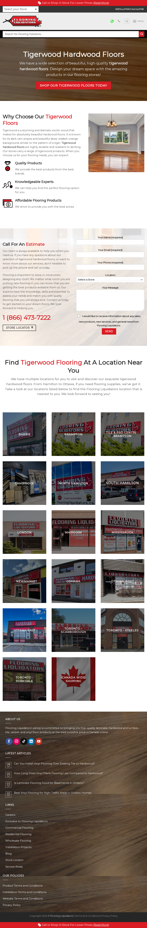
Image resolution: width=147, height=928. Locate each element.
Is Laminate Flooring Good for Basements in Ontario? (49, 783)
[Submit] (141, 34)
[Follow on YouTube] (38, 741)
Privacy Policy (12, 905)
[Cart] (127, 21)
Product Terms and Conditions (22, 885)
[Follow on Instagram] (16, 741)
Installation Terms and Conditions (24, 892)
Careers (10, 814)
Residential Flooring (18, 834)
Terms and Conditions (87, 915)
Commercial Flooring (19, 827)
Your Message (110, 287)
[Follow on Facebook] (9, 741)
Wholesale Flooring (18, 840)
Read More (101, 2)
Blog (8, 853)
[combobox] (71, 34)
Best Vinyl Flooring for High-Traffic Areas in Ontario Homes (52, 792)
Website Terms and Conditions (23, 898)
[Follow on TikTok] (23, 741)
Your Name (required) (110, 237)
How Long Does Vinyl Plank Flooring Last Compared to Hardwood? (58, 773)
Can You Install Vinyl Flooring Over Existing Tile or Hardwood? (54, 763)
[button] (21, 9)
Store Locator (14, 860)
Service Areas (14, 866)
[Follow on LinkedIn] (31, 741)
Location (110, 275)
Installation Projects (18, 847)
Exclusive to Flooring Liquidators (26, 821)
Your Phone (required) (110, 262)
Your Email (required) (110, 249)
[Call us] (119, 21)
